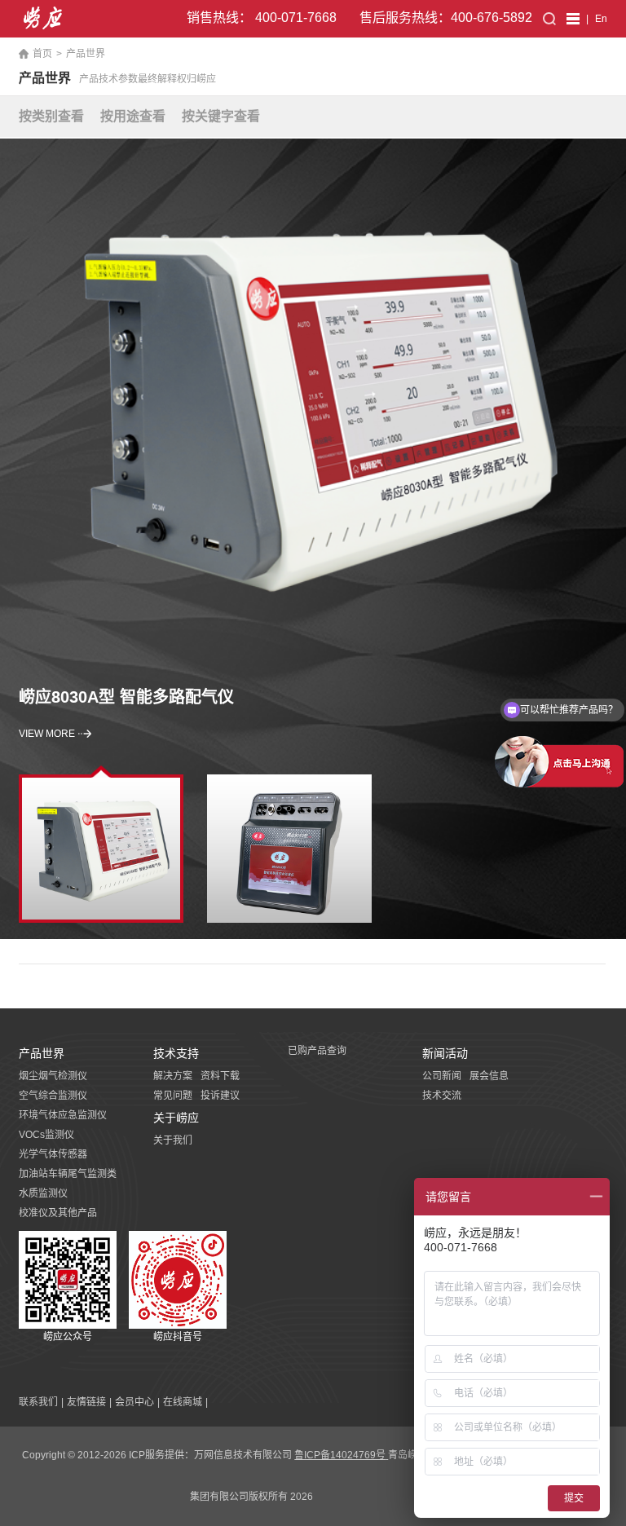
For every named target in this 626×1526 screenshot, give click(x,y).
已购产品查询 (317, 1050)
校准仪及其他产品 (58, 1213)
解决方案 (172, 1076)
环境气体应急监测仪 (63, 1115)
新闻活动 (445, 1053)
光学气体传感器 (53, 1154)
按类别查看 (51, 116)
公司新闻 (441, 1076)
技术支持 (176, 1053)
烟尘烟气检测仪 (53, 1076)
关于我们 (172, 1140)
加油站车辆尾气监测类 (68, 1174)
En (601, 18)
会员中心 (134, 1402)
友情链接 (86, 1402)
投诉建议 (220, 1095)
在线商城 (182, 1402)
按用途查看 (132, 116)
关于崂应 (176, 1117)
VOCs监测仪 (46, 1134)
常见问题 (172, 1095)
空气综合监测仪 (53, 1095)
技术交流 (441, 1095)
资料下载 (220, 1076)
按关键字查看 (221, 116)
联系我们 (38, 1402)
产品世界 (85, 54)
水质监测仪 (43, 1193)
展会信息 (489, 1076)
